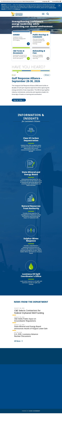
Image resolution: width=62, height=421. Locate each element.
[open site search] (48, 14)
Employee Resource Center (20, 395)
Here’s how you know (28, 1)
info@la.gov (17, 9)
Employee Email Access (19, 398)
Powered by (31, 410)
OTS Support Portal (38, 393)
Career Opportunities (18, 393)
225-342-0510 (17, 383)
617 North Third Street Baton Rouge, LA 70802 (18, 380)
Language (45, 1)
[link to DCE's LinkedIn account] (39, 384)
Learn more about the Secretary (36, 359)
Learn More (17, 93)
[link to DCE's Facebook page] (36, 384)
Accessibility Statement (39, 400)
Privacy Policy (36, 398)
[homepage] (17, 13)
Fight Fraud (35, 395)
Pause (47, 75)
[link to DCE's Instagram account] (42, 384)
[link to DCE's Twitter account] (45, 384)
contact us (39, 377)
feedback (39, 380)
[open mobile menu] (43, 14)
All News (17, 341)
